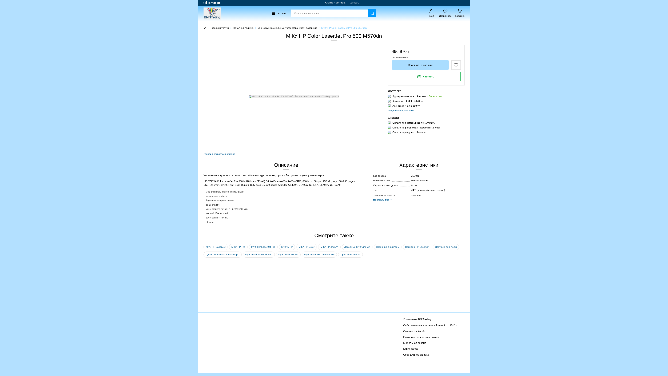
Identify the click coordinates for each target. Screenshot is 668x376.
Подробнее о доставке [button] (401, 110)
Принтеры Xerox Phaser (258, 254)
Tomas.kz (441, 325)
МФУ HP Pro (238, 246)
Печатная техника (243, 27)
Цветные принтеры (446, 246)
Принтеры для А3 (350, 254)
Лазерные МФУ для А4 (357, 246)
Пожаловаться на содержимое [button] (421, 337)
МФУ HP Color (307, 246)
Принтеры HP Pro (288, 254)
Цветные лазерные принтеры (222, 254)
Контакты (354, 2)
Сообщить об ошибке (416, 354)
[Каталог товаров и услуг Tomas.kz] (212, 2)
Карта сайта (410, 348)
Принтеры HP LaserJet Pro (319, 254)
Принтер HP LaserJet (417, 246)
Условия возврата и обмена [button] (219, 153)
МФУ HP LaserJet (215, 246)
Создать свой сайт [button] (414, 331)
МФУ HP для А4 (329, 246)
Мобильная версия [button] (414, 342)
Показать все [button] (381, 199)
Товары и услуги (219, 27)
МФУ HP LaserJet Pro (263, 246)
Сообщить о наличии (420, 65)
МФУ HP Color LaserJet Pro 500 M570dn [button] (344, 27)
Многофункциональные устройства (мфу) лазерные (287, 27)
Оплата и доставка (335, 2)
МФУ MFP (287, 246)
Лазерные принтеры (387, 246)
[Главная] (205, 27)
